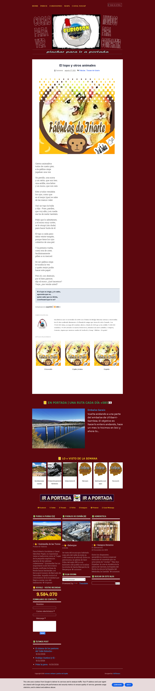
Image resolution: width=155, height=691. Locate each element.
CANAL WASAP (79, 6)
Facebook (42, 508)
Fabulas (82, 70)
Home (35, 6)
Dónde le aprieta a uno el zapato (100, 482)
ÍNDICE (43, 6)
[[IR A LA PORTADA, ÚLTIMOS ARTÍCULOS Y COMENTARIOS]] (77, 500)
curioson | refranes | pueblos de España (56, 673)
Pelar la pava (85, 481)
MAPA (67, 6)
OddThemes (116, 673)
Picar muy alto (115, 481)
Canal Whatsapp (108, 508)
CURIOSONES (55, 6)
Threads (63, 508)
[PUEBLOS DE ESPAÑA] (77, 540)
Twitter (53, 508)
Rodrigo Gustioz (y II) (70, 481)
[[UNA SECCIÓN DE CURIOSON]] (106, 540)
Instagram (83, 508)
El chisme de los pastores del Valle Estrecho (54, 482)
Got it (129, 685)
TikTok (73, 508)
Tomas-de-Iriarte (93, 70)
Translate (83, 583)
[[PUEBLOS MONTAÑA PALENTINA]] (47, 539)
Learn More (118, 685)
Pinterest (95, 508)
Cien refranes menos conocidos (39, 482)
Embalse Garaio (96, 410)
